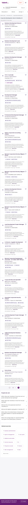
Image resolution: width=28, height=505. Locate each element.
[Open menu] (25, 2)
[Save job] (25, 23)
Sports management (9, 434)
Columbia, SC (9, 15)
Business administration (10, 430)
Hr (18, 442)
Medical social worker (9, 438)
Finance (20, 446)
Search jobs (3, 15)
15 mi (22, 7)
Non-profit (22, 434)
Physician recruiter (9, 446)
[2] (18, 388)
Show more (17, 35)
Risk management (9, 449)
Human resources (9, 442)
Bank (19, 449)
